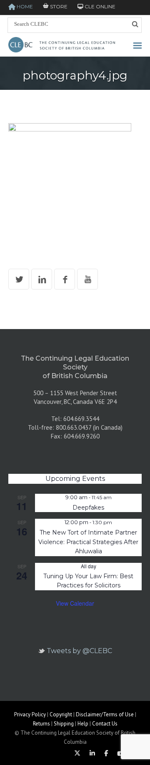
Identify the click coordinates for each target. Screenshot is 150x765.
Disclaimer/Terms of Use (105, 714)
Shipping (64, 723)
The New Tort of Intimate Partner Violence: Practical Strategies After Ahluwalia (88, 542)
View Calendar (75, 603)
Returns (41, 723)
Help (83, 723)
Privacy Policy (30, 714)
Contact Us (105, 723)
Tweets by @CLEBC (79, 651)
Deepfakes (88, 507)
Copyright (61, 714)
